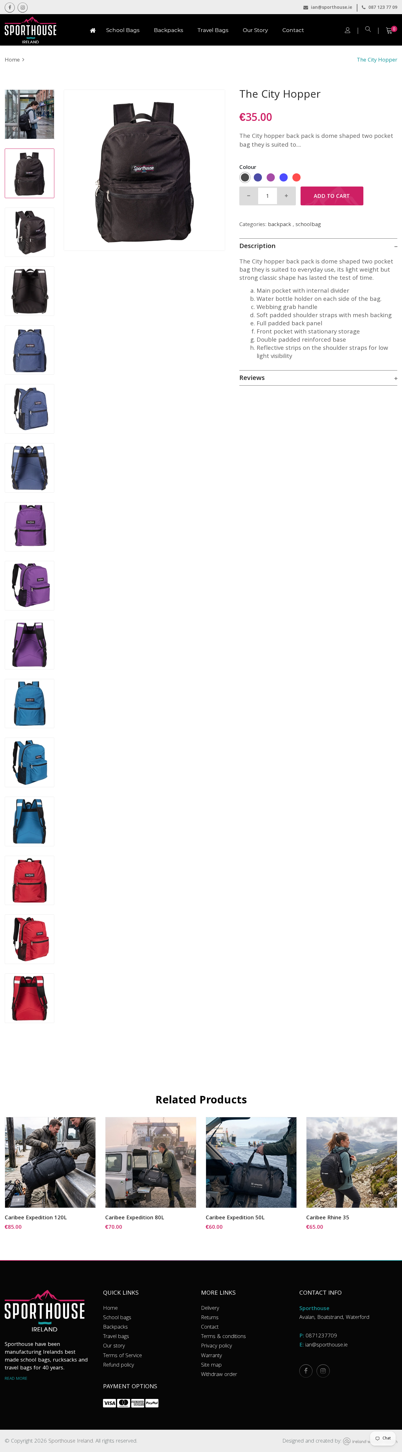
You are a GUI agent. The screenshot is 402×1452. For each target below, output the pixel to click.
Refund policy (118, 1365)
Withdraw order (219, 1374)
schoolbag (308, 225)
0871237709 (321, 1336)
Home (12, 60)
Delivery (210, 1308)
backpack (279, 225)
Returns (210, 1318)
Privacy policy (216, 1346)
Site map (211, 1365)
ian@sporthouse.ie (331, 8)
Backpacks (168, 30)
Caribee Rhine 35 (327, 1218)
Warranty (211, 1356)
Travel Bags (213, 30)
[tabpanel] (144, 170)
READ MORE (16, 1378)
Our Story (255, 30)
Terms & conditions (223, 1336)
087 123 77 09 (382, 8)
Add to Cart (332, 196)
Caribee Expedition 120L (36, 1218)
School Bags (122, 30)
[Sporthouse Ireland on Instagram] (323, 1370)
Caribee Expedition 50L (235, 1218)
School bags (117, 1318)
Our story (114, 1346)
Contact (293, 30)
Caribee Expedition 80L (134, 1218)
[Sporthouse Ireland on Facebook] (9, 7)
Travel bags (116, 1336)
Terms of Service (122, 1356)
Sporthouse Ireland (70, 1441)
